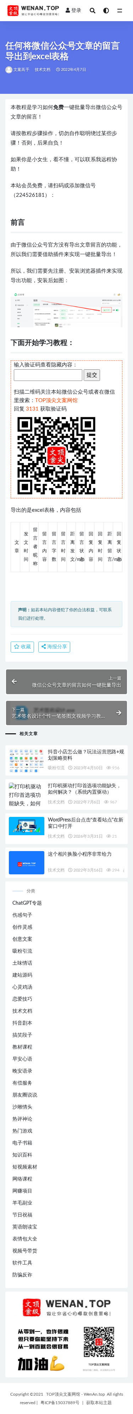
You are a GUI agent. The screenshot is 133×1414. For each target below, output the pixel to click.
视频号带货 (24, 1251)
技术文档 (43, 70)
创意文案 (22, 939)
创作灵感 (22, 927)
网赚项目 (22, 1191)
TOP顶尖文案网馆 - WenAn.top (75, 1394)
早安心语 (22, 1059)
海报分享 (56, 646)
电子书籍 (22, 1143)
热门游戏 (22, 1131)
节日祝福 (22, 1215)
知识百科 (22, 1155)
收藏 (25, 646)
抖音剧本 (22, 1023)
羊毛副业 (22, 1203)
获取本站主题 (99, 1403)
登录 (76, 10)
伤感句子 (22, 915)
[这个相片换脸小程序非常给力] (26, 864)
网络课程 (22, 1179)
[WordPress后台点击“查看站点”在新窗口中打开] (26, 826)
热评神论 (22, 1119)
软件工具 (22, 1263)
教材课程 (22, 1047)
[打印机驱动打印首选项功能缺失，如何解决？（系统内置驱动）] (26, 804)
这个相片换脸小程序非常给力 (79, 854)
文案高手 (21, 70)
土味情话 (22, 963)
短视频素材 (24, 1167)
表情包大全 (24, 1239)
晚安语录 (22, 1071)
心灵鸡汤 (22, 987)
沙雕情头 (22, 1107)
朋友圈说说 (24, 1095)
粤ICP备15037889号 (59, 1403)
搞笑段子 (22, 1035)
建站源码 (22, 975)
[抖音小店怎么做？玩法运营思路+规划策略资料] (26, 762)
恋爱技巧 (22, 999)
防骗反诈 (22, 1275)
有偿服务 (22, 1083)
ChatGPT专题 (27, 903)
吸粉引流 (56, 768)
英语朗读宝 (24, 1227)
